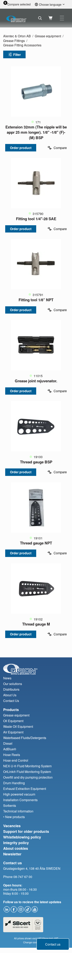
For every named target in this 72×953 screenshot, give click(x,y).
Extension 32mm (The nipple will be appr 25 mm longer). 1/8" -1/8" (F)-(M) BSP (36, 132)
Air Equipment (13, 732)
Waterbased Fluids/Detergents (24, 737)
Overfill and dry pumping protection (28, 777)
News (7, 678)
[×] (62, 18)
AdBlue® (9, 749)
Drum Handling (14, 783)
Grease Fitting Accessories (22, 45)
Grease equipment (48, 36)
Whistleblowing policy (22, 837)
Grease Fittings (14, 40)
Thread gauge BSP (36, 462)
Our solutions (12, 683)
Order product (20, 147)
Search (40, 18)
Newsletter (12, 854)
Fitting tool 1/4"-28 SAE (36, 218)
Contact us (52, 944)
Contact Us (11, 700)
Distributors (11, 689)
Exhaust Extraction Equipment (24, 788)
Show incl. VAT (50, 938)
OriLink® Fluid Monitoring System (27, 771)
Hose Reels (11, 754)
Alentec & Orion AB (17, 36)
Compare (60, 147)
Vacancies (12, 825)
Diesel (7, 743)
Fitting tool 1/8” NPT (36, 299)
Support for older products (26, 831)
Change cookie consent (36, 942)
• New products (14, 816)
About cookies (15, 848)
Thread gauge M (36, 624)
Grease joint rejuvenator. (36, 381)
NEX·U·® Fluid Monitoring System (27, 766)
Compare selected (19, 4)
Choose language (50, 4)
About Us (9, 695)
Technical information (18, 811)
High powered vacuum (19, 794)
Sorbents (9, 805)
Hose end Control (15, 760)
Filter (17, 54)
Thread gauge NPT (36, 543)
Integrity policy (16, 842)
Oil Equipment (13, 720)
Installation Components (20, 800)
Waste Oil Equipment (18, 726)
